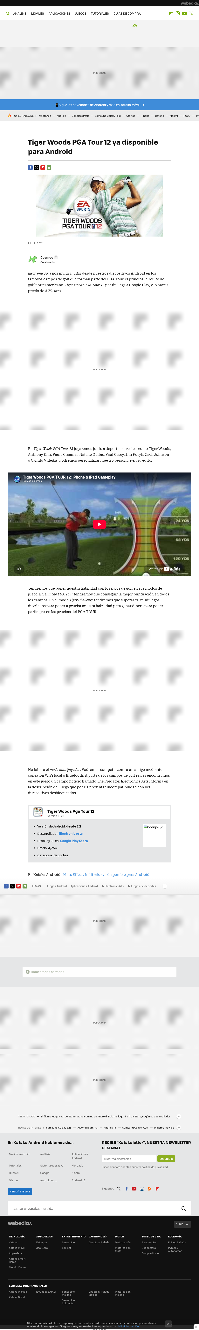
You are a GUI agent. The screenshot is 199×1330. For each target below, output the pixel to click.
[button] (48, 257)
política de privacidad (155, 1167)
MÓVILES (37, 13)
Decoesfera (149, 1248)
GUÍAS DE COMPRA (127, 13)
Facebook (30, 167)
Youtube (184, 13)
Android (61, 115)
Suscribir (166, 1158)
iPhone (145, 115)
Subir (179, 1224)
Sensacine (68, 1242)
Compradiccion (151, 1253)
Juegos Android (57, 886)
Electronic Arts (114, 886)
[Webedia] (190, 3)
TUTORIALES (100, 13)
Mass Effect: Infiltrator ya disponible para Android (106, 874)
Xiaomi (174, 115)
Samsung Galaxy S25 (59, 1127)
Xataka (13, 1242)
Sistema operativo (51, 1165)
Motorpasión (123, 1242)
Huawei (13, 1173)
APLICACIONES (59, 13)
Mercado (77, 1165)
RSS (150, 1188)
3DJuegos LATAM (46, 1291)
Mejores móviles (164, 1127)
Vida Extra (42, 1248)
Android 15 (110, 1127)
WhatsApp (44, 115)
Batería (159, 115)
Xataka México (18, 1291)
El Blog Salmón (177, 1242)
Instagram (177, 13)
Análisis (45, 1154)
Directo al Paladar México (99, 1293)
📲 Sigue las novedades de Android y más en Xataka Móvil (97, 104)
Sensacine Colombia (68, 1301)
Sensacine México (68, 1293)
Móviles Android (19, 1154)
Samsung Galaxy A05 (135, 1127)
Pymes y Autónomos (175, 1249)
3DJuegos (41, 1242)
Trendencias (149, 1242)
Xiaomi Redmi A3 (88, 1127)
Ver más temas (20, 1191)
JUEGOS (80, 13)
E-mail (49, 167)
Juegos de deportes (143, 886)
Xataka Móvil (16, 1248)
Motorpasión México (123, 1293)
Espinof (66, 1248)
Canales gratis (80, 115)
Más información (128, 1326)
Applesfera (15, 1253)
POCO (186, 115)
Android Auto (48, 1180)
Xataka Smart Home (17, 1260)
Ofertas (130, 115)
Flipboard (170, 13)
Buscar (183, 1208)
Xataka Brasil (17, 1297)
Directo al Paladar (99, 1242)
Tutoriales (15, 1165)
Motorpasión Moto (123, 1249)
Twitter (191, 13)
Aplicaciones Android (84, 886)
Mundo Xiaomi (17, 1267)
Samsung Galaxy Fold (108, 115)
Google (44, 1173)
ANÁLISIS (19, 13)
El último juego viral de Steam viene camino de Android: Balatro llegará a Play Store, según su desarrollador (105, 1116)
